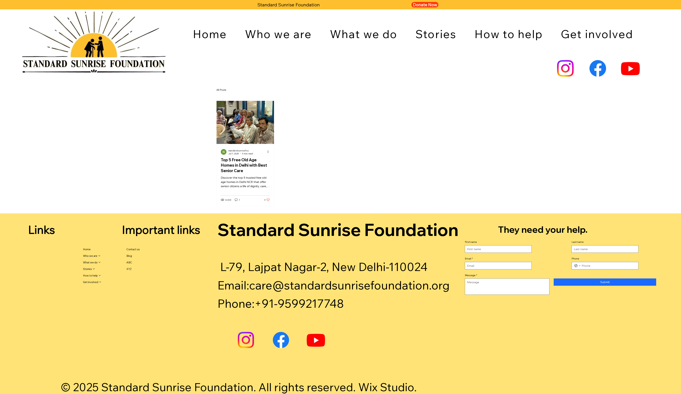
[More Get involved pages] (100, 282)
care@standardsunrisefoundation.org (349, 285)
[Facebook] (598, 68)
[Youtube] (630, 68)
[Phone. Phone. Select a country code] (577, 266)
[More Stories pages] (94, 269)
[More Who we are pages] (99, 256)
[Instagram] (565, 68)
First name (471, 242)
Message (471, 275)
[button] (278, 34)
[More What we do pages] (99, 262)
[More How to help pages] (100, 275)
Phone (575, 258)
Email (469, 258)
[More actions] (269, 152)
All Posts (221, 89)
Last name (578, 242)
